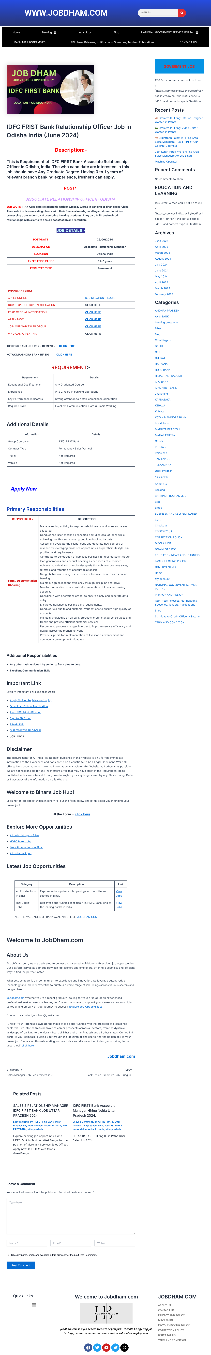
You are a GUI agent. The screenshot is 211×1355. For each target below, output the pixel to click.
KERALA (160, 405)
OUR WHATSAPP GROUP (25, 730)
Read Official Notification (25, 712)
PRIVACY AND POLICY (169, 594)
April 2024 (161, 282)
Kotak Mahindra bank (85, 1129)
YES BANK (161, 476)
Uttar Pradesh (163, 470)
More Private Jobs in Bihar (26, 847)
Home (16, 32)
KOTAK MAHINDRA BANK (170, 417)
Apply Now (24, 489)
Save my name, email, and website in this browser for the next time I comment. (54, 1254)
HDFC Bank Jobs (20, 841)
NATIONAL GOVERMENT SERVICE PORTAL (167, 32)
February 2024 (164, 294)
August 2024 (163, 258)
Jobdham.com (15, 997)
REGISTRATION (94, 297)
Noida (101, 1129)
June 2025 (161, 240)
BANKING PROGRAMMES (29, 42)
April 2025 (161, 246)
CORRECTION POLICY (168, 537)
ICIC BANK (161, 381)
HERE (93, 312)
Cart (158, 519)
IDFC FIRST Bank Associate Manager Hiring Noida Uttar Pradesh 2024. (94, 1110)
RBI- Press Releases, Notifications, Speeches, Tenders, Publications (112, 42)
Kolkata (159, 411)
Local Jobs (84, 32)
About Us (161, 484)
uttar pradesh (35, 1129)
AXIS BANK (162, 316)
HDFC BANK (162, 370)
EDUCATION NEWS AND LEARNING (177, 555)
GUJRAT (160, 358)
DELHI (159, 346)
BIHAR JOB (17, 724)
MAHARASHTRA (165, 435)
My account (162, 579)
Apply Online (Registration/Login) (30, 700)
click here (82, 814)
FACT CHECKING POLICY (171, 561)
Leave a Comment (23, 1121)
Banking (47, 32)
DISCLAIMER (163, 543)
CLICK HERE (67, 346)
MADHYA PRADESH (167, 429)
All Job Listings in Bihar (24, 835)
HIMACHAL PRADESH (168, 375)
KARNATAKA (162, 399)
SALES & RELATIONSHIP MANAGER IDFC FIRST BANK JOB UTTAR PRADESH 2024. (40, 1110)
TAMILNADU (162, 459)
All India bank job (20, 853)
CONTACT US (188, 42)
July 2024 (161, 264)
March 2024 (162, 288)
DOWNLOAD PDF (165, 549)
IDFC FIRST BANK (44, 1121)
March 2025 (162, 252)
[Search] (182, 13)
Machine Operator (166, 161)
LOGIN (111, 297)
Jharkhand (161, 393)
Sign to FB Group (20, 718)
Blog (116, 32)
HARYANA (161, 364)
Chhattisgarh (163, 340)
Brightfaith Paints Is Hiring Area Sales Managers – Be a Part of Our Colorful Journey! (176, 141)
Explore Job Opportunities (85, 1006)
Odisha (159, 441)
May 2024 (161, 276)
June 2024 (161, 270)
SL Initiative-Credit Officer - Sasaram (178, 616)
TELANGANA (163, 464)
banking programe (166, 322)
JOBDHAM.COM (87, 917)
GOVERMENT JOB (166, 567)
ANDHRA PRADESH (167, 310)
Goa (157, 352)
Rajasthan (161, 453)
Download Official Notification (29, 706)
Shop (158, 610)
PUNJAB (160, 447)
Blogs (158, 507)
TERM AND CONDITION (169, 622)
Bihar (158, 328)
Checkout (161, 525)
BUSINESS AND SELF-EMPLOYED (176, 513)
